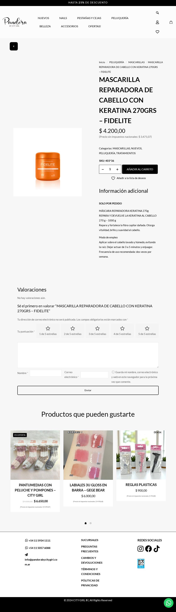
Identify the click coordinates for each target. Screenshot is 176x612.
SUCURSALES (89, 540)
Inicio (102, 62)
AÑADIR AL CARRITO (140, 169)
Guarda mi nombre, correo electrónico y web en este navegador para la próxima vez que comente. (134, 377)
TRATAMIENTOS (126, 153)
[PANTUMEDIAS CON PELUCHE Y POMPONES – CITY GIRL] (35, 455)
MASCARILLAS (136, 62)
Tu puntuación (26, 331)
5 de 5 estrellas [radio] (147, 333)
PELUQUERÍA (116, 62)
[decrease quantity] (103, 169)
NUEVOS (136, 148)
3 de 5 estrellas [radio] (97, 333)
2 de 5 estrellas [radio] (72, 333)
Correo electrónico (71, 374)
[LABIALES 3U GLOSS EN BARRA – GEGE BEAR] (88, 455)
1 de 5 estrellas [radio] (48, 333)
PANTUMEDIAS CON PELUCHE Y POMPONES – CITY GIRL (35, 490)
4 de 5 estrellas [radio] (122, 333)
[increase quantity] (117, 169)
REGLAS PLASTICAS (141, 485)
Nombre (22, 373)
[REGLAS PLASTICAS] (141, 454)
